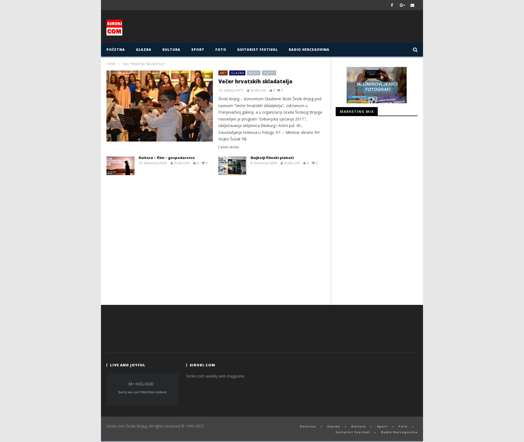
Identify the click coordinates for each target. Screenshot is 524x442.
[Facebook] (392, 5)
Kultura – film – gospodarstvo (167, 157)
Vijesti (269, 73)
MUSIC (254, 73)
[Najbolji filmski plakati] (232, 166)
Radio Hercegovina (309, 49)
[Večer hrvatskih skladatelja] (159, 106)
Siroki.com (258, 90)
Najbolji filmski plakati (272, 157)
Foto (220, 49)
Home (110, 64)
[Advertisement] (316, 28)
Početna (115, 49)
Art (223, 73)
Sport (197, 49)
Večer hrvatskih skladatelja (255, 81)
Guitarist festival (257, 49)
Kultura (171, 49)
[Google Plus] (402, 5)
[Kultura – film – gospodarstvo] (120, 166)
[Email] (412, 5)
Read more (229, 147)
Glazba (143, 49)
